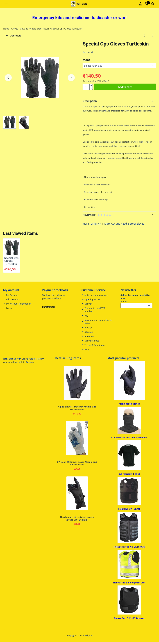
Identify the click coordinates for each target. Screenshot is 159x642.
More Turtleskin (92, 223)
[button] (6, 3)
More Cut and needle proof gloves (124, 223)
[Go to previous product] (144, 35)
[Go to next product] (152, 35)
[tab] (119, 101)
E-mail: (136, 301)
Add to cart (125, 87)
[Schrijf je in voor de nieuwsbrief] (149, 305)
